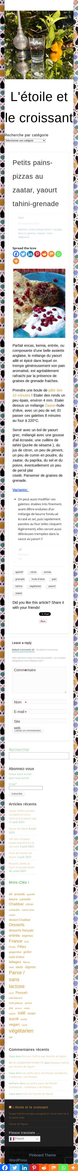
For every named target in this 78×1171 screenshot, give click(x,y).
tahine (18, 586)
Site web (17, 724)
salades (12, 1014)
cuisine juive (28, 910)
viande (24, 1025)
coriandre (14, 909)
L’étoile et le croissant (30, 1107)
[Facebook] (16, 254)
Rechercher (19, 750)
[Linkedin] (30, 254)
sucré (14, 1019)
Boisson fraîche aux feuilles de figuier (44, 1056)
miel (11, 967)
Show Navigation (60, 32)
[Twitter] (23, 254)
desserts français (21, 930)
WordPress (18, 1160)
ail (10, 894)
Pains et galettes (27, 233)
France (15, 941)
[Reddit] (44, 254)
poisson (18, 1008)
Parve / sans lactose (17, 979)
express (27, 935)
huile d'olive (38, 579)
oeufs (19, 967)
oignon (30, 967)
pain (54, 579)
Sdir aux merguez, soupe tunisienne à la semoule (21, 843)
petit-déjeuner (16, 998)
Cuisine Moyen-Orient (40, 229)
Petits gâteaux (16, 1003)
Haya (21, 217)
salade (27, 1008)
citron (33, 572)
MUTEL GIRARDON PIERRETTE (26, 1062)
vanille (23, 1019)
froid (26, 942)
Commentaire (20, 670)
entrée (47, 572)
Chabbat (16, 904)
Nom (20, 702)
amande (19, 894)
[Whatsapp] (58, 254)
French (19, 1138)
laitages (15, 962)
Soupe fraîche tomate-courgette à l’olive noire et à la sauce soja (22, 814)
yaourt (52, 586)
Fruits (12, 946)
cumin (12, 915)
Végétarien (24, 237)
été (11, 1037)
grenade (19, 579)
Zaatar (50, 405)
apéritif (19, 572)
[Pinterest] (37, 254)
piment (28, 1003)
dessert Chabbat (19, 919)
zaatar (18, 593)
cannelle (25, 899)
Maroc (26, 962)
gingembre (15, 952)
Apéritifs (22, 229)
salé (22, 1013)
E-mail (20, 712)
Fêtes (21, 946)
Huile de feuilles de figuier (37, 1093)
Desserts (16, 924)
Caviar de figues (18, 828)
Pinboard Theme (42, 1155)
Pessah (22, 992)
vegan (14, 1024)
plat (11, 1008)
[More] (16, 261)
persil (11, 993)
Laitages (57, 229)
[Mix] (51, 254)
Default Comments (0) (23, 650)
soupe (32, 1013)
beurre (13, 899)
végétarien (35, 586)
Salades (41, 233)
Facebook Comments (47, 650)
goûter (27, 952)
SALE (50, 233)
